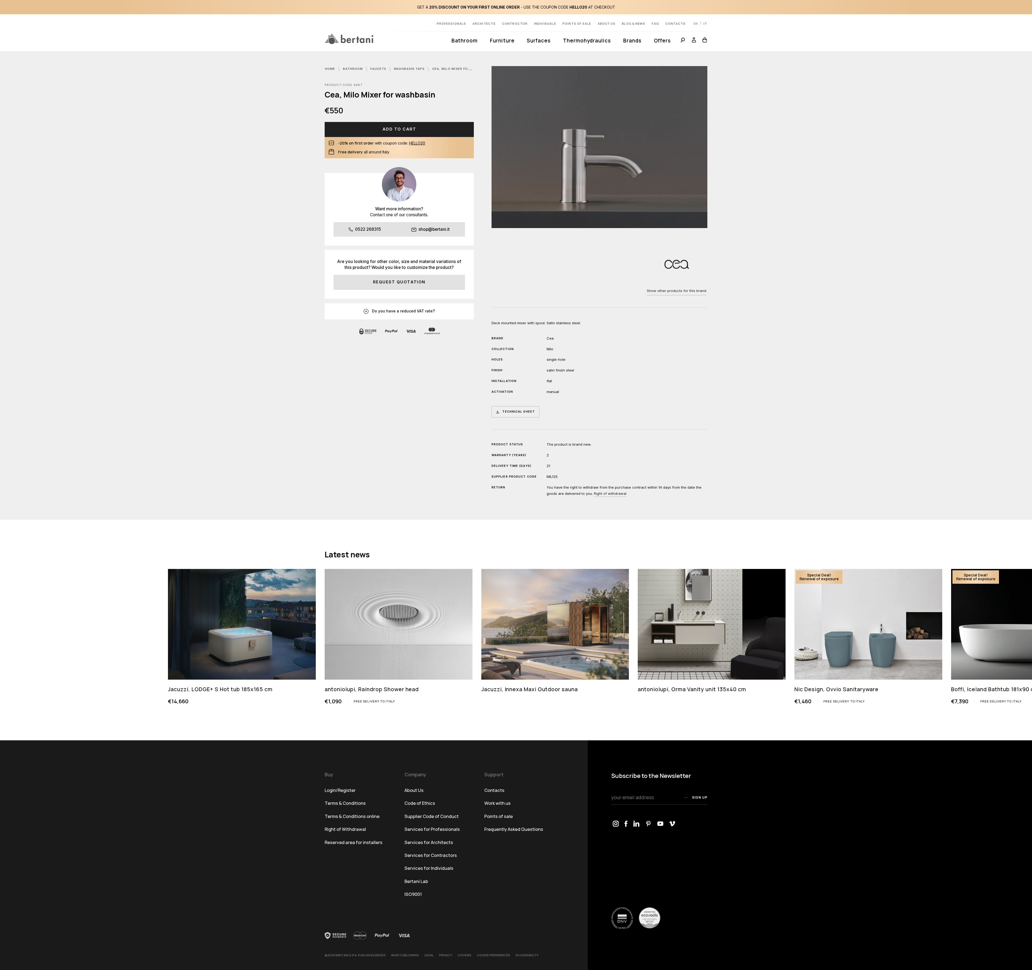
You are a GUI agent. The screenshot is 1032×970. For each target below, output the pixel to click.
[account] (694, 40)
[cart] (703, 40)
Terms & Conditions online (352, 816)
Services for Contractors (430, 855)
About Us (607, 23)
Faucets (378, 69)
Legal (429, 955)
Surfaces (538, 40)
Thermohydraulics (587, 40)
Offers (662, 40)
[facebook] (626, 824)
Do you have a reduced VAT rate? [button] (403, 311)
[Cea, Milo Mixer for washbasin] (599, 147)
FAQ (655, 23)
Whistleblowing (405, 955)
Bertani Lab (416, 881)
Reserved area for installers (353, 842)
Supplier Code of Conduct (431, 816)
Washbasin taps (410, 69)
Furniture (502, 40)
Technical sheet (518, 411)
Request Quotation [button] (399, 282)
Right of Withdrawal (345, 829)
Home (330, 69)
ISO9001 (413, 894)
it (705, 23)
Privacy (445, 955)
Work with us (497, 803)
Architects (484, 23)
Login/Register (340, 790)
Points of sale (576, 23)
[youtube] (660, 824)
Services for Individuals (428, 868)
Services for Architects (428, 842)
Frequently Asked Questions (513, 829)
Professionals (451, 23)
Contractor (515, 23)
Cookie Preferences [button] (493, 955)
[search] (683, 40)
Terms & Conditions (345, 803)
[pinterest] (648, 824)
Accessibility (527, 955)
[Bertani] (349, 38)
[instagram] (615, 824)
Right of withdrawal (610, 493)
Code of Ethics (419, 803)
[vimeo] (672, 824)
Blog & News (633, 23)
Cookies (464, 955)
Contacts (675, 23)
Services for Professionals (432, 829)
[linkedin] (636, 824)
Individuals (545, 23)
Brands (632, 40)
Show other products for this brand (676, 291)
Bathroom (465, 40)
